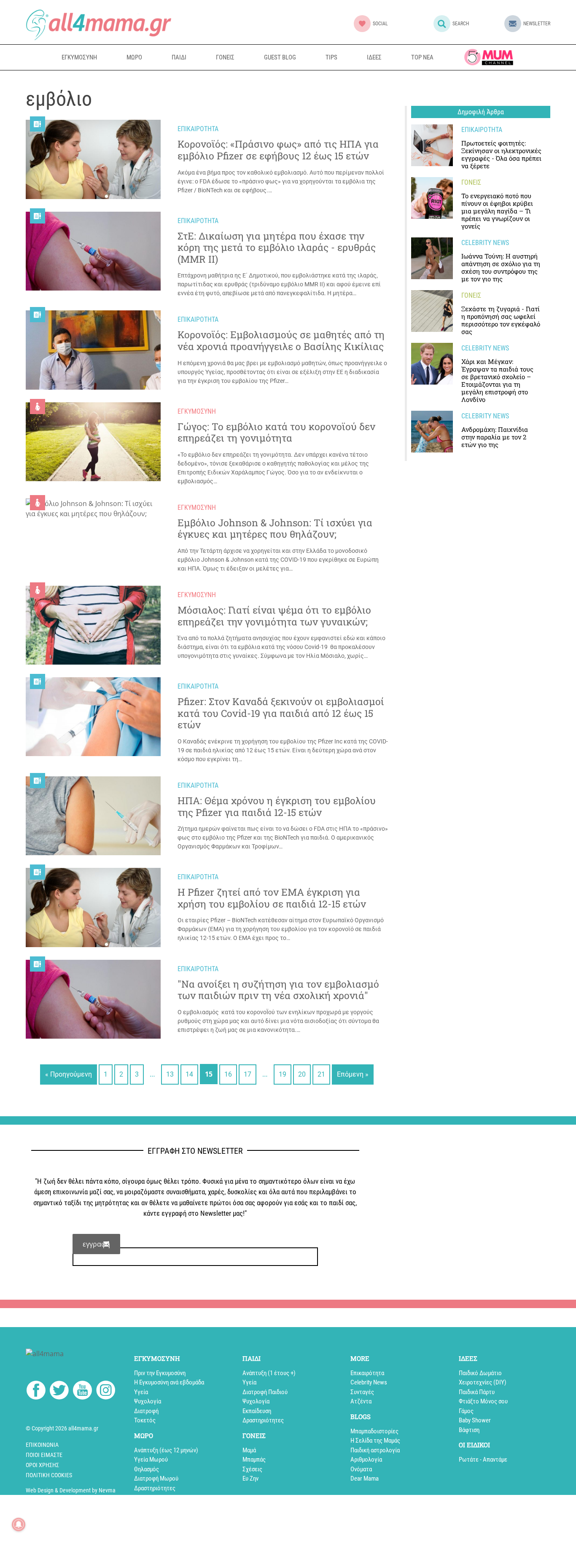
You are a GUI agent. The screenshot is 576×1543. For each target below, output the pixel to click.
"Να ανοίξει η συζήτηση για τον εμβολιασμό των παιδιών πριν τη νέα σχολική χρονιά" (278, 990)
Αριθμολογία (366, 1459)
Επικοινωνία (42, 1444)
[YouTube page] (82, 1391)
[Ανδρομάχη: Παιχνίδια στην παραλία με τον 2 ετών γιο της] (432, 431)
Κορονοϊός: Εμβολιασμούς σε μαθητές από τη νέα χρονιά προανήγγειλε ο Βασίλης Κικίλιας (281, 340)
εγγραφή (96, 1244)
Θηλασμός (146, 1469)
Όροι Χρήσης (42, 1465)
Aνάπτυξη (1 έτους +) (269, 1373)
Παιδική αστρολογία (375, 1450)
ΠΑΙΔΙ (179, 57)
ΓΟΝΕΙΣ (225, 57)
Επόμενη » (353, 1074)
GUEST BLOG (280, 57)
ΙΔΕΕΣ (374, 57)
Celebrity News (368, 1382)
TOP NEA (422, 57)
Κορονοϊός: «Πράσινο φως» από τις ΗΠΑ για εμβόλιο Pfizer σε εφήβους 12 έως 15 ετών (278, 150)
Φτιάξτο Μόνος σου (483, 1401)
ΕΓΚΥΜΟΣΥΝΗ (79, 57)
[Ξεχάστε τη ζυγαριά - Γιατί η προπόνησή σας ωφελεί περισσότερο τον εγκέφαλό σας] (432, 311)
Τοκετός (145, 1420)
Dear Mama (364, 1478)
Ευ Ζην (250, 1478)
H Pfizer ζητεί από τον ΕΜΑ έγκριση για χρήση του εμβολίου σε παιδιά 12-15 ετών (272, 898)
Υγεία (141, 1392)
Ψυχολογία (147, 1401)
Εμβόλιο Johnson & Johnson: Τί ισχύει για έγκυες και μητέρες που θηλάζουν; (275, 528)
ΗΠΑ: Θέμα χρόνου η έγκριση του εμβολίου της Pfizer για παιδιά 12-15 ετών (277, 806)
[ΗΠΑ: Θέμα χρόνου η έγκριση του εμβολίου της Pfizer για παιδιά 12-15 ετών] (93, 815)
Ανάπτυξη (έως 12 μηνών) (166, 1450)
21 (321, 1074)
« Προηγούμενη (68, 1074)
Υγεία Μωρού (151, 1459)
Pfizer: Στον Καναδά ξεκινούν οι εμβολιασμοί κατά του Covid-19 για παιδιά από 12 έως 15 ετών (281, 713)
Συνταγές (362, 1392)
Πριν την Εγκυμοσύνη (160, 1373)
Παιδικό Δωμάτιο (480, 1373)
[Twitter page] (59, 1391)
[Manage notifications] (18, 1524)
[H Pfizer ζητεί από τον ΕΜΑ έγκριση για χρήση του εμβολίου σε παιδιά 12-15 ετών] (93, 907)
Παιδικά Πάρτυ (477, 1392)
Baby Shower (475, 1420)
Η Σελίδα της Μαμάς (375, 1440)
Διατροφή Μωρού (156, 1478)
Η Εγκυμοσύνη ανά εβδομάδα (169, 1382)
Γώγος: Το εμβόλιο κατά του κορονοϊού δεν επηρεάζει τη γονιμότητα (276, 432)
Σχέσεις (252, 1469)
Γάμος (466, 1411)
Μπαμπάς (254, 1459)
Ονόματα (361, 1469)
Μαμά (249, 1450)
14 (189, 1074)
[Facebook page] (36, 1391)
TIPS (331, 57)
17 (247, 1074)
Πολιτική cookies (49, 1475)
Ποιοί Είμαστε (44, 1454)
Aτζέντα (360, 1401)
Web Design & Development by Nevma (71, 1490)
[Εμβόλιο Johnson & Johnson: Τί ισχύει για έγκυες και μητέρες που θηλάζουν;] (93, 508)
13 (170, 1074)
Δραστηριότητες (154, 1488)
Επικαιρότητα (367, 1373)
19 (282, 1074)
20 (302, 1074)
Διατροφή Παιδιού (265, 1392)
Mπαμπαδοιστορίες (374, 1431)
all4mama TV (488, 57)
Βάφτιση (469, 1430)
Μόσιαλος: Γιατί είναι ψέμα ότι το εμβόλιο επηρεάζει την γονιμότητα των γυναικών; (274, 615)
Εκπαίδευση (256, 1411)
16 (228, 1074)
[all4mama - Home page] (98, 24)
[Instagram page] (105, 1391)
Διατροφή (146, 1411)
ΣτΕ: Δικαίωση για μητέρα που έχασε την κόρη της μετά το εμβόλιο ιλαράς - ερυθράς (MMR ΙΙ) (277, 247)
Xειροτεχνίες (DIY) (482, 1382)
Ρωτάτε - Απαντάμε (483, 1459)
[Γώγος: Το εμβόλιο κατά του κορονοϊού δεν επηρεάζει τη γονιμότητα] (93, 441)
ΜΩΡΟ (134, 57)
